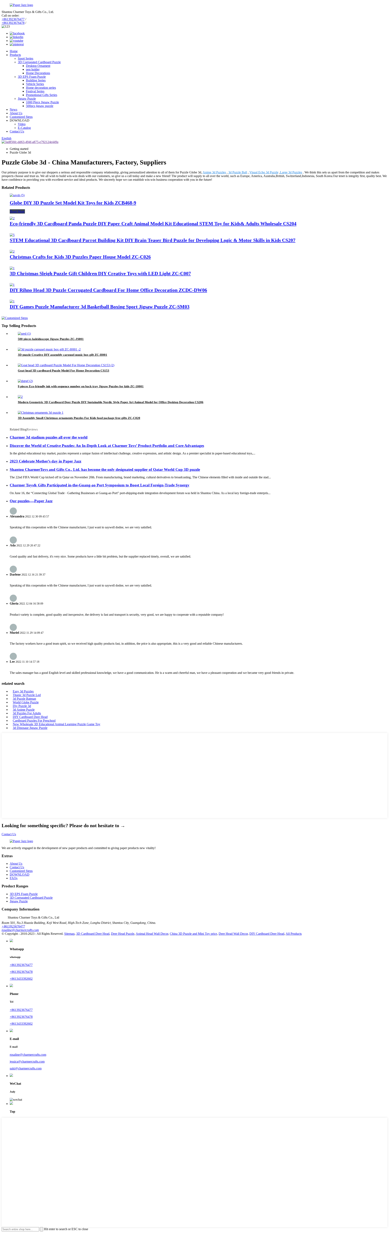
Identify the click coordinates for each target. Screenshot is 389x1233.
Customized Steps (21, 117)
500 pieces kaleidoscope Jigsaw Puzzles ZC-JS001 (51, 339)
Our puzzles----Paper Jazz (31, 501)
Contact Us (17, 131)
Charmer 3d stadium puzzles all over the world (49, 437)
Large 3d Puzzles (291, 172)
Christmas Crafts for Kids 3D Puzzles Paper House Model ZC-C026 (80, 257)
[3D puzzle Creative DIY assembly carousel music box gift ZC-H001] (49, 349)
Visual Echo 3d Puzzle (263, 172)
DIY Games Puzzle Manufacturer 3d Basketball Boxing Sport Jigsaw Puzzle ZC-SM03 (99, 306)
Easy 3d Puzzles (23, 691)
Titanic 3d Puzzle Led (27, 695)
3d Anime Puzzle (24, 709)
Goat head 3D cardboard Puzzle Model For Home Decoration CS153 (63, 370)
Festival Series (35, 91)
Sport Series (25, 58)
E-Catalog (24, 127)
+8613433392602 (21, 978)
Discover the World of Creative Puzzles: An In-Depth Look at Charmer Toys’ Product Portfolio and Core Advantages (107, 445)
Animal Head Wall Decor (152, 933)
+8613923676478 (13, 23)
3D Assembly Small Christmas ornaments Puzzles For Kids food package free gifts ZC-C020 (79, 418)
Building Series (36, 80)
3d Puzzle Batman (24, 698)
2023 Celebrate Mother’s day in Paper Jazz (45, 461)
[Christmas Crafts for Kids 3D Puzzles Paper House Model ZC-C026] (12, 251)
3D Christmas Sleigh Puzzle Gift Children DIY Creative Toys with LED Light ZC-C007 (100, 273)
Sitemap (69, 933)
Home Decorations (38, 73)
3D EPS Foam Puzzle (32, 76)
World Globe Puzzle (26, 702)
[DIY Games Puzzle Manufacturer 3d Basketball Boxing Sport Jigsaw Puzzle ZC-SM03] (12, 301)
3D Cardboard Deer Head (92, 933)
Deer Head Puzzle (122, 933)
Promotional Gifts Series (41, 95)
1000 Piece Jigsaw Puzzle (42, 102)
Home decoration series (41, 87)
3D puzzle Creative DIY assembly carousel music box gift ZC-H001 (62, 354)
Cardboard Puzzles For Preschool (34, 720)
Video (22, 124)
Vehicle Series (35, 84)
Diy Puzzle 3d (22, 706)
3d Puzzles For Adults (27, 713)
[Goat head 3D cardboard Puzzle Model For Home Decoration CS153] (66, 365)
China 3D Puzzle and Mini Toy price (193, 933)
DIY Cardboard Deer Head (30, 717)
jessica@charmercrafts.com (27, 1061)
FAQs (13, 878)
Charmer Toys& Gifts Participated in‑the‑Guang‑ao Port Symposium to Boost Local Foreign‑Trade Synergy (99, 485)
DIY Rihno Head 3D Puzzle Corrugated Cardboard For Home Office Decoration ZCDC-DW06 (108, 290)
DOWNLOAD (19, 874)
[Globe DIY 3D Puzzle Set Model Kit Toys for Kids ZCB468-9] (17, 195)
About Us (16, 113)
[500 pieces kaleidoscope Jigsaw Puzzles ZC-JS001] (24, 333)
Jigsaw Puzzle (27, 98)
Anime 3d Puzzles (214, 172)
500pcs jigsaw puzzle (39, 106)
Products (15, 55)
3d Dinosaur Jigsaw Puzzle (30, 728)
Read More (17, 211)
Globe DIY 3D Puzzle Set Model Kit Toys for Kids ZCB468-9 (73, 202)
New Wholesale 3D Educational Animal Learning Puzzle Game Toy (56, 724)
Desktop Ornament (38, 65)
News (13, 109)
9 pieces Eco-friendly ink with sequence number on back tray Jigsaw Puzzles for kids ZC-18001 (81, 386)
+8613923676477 (13, 19)
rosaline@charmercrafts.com (20, 930)
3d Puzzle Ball (237, 172)
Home (14, 51)
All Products (294, 933)
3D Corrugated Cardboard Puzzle (39, 62)
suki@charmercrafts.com (26, 1068)
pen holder (33, 69)
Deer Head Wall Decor (233, 933)
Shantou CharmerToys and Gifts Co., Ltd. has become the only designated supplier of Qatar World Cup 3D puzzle (105, 469)
